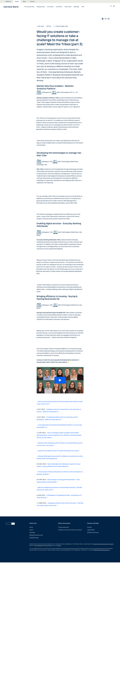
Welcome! (8, 1)
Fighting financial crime (36, 535)
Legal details (90, 530)
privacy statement (39, 545)
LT (111, 6)
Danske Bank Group (93, 532)
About (24, 1)
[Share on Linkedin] (102, 19)
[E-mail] (105, 19)
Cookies (59, 545)
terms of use (47, 545)
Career (17, 1)
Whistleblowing (33, 538)
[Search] (114, 6)
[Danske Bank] (12, 7)
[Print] (108, 19)
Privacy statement (63, 527)
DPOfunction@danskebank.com (101, 550)
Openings (32, 532)
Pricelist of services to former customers (70, 530)
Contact (32, 1)
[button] (60, 380)
